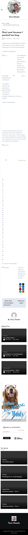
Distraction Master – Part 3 (11, 370)
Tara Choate (14, 17)
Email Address (6, 431)
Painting (4, 29)
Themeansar (14, 533)
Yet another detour (8, 338)
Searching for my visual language (13, 354)
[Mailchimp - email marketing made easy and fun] (18, 439)
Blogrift (22, 531)
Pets (9, 368)
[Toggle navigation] (2, 9)
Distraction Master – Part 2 (10, 506)
